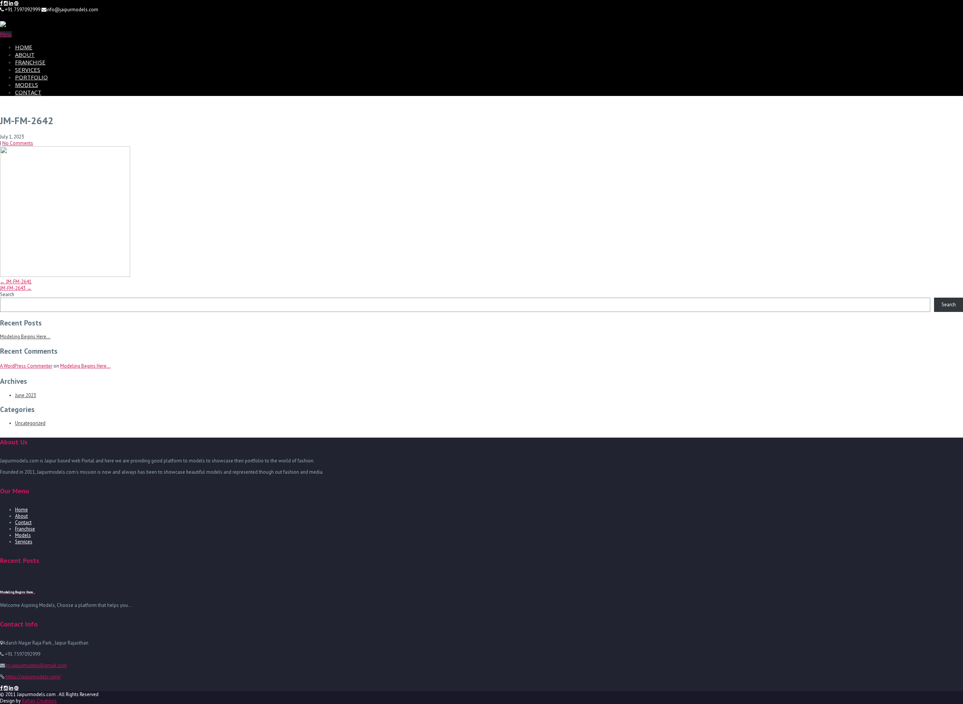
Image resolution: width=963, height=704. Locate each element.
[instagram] (6, 3)
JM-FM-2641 (16, 281)
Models (23, 535)
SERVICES (27, 69)
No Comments (17, 143)
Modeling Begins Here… (25, 336)
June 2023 (25, 395)
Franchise (25, 529)
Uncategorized (30, 423)
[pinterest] (16, 3)
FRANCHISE (30, 62)
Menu (6, 34)
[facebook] (1, 3)
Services (23, 541)
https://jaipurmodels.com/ (33, 677)
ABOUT (25, 54)
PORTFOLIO (31, 77)
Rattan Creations (39, 701)
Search (7, 294)
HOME (23, 47)
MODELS (26, 84)
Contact (23, 522)
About (21, 516)
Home (21, 509)
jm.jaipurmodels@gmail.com (36, 665)
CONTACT (28, 92)
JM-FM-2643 (16, 288)
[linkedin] (11, 3)
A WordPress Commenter (26, 366)
